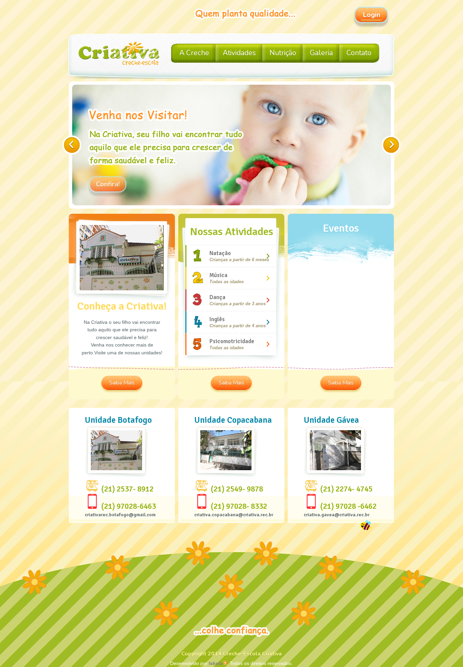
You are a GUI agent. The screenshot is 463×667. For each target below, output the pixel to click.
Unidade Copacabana (233, 420)
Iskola (216, 663)
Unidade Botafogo (118, 420)
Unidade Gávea (331, 420)
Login (371, 14)
